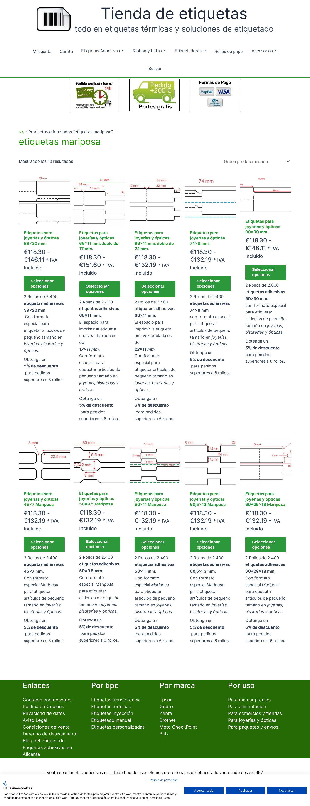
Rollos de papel (229, 51)
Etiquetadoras (188, 50)
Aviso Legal (35, 720)
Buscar (155, 68)
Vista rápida (44, 222)
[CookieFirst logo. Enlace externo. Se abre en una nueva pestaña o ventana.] (5, 783)
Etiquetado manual (111, 720)
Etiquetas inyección (112, 713)
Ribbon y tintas (147, 50)
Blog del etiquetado (44, 740)
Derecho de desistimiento (50, 734)
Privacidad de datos (44, 713)
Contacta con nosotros (47, 699)
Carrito (66, 51)
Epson (166, 699)
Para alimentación (247, 706)
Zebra (166, 713)
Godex (167, 706)
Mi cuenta (42, 51)
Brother (167, 720)
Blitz (164, 734)
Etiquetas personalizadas (118, 727)
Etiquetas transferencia (116, 699)
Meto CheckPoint (178, 727)
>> (21, 131)
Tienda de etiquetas (174, 13)
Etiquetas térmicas (111, 706)
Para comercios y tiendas (255, 713)
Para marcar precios (249, 699)
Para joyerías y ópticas (252, 720)
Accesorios (262, 50)
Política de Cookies (43, 706)
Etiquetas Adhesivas (100, 50)
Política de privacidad (163, 780)
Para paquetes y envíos (253, 727)
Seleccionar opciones (42, 283)
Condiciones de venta (46, 727)
